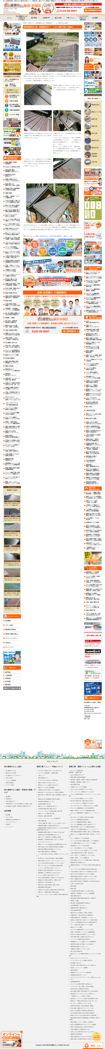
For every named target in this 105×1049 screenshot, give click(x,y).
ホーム (9, 18)
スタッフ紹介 (9, 625)
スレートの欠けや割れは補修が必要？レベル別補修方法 (85, 840)
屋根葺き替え (95, 105)
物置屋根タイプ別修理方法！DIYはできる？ (92, 572)
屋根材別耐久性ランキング (10, 374)
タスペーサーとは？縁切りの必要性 (11, 215)
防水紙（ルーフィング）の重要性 (79, 967)
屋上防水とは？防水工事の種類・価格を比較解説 (12, 238)
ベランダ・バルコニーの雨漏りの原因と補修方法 (12, 243)
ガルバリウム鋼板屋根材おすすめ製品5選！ (93, 298)
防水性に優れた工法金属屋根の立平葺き (11, 279)
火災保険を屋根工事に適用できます (47, 808)
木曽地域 (7, 678)
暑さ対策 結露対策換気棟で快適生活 (11, 321)
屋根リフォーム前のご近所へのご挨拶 (92, 501)
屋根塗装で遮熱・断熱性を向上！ (79, 908)
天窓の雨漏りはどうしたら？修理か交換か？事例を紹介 (85, 860)
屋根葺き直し (95, 140)
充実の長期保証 (10, 782)
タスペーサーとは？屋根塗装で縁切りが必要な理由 (84, 869)
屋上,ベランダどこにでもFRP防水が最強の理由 (12, 233)
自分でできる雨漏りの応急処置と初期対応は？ (93, 469)
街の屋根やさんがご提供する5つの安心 (21, 17)
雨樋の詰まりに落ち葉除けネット (46, 882)
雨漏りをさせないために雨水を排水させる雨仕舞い (84, 1015)
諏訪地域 (7, 684)
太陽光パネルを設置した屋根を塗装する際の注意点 (51, 889)
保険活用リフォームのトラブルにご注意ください (94, 543)
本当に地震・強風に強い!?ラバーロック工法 (82, 1008)
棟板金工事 (94, 147)
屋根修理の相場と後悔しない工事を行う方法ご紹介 (51, 832)
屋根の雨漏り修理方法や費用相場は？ (12, 436)
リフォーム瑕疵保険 (11, 780)
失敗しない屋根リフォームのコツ (92, 326)
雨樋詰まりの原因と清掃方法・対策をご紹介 (49, 880)
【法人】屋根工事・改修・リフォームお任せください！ (52, 823)
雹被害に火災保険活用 (76, 1034)
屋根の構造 (8, 193)
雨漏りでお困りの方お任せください (47, 782)
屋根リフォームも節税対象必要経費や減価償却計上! (94, 618)
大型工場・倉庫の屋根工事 (45, 816)
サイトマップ (9, 647)
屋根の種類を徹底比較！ (90, 351)
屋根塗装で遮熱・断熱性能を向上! (93, 465)
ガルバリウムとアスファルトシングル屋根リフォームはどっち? (13, 398)
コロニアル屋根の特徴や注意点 (91, 368)
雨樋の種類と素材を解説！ (45, 887)
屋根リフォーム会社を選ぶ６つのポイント (94, 414)
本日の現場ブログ (10, 801)
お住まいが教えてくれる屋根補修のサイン (93, 343)
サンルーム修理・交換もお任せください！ (93, 577)
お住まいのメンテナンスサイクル (79, 958)
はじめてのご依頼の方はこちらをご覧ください (50, 770)
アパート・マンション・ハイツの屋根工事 (49, 818)
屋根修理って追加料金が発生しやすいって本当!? (93, 535)
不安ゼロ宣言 (9, 777)
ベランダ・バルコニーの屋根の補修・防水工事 (50, 811)
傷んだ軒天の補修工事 (76, 951)
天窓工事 (94, 162)
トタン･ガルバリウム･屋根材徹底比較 (11, 404)
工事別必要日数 (90, 410)
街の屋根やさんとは (11, 770)
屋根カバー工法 (96, 112)
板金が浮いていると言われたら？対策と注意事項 (94, 531)
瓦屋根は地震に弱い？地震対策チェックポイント (94, 444)
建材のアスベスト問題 (11, 355)
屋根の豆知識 (9, 366)
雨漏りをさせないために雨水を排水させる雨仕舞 (12, 334)
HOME (25, 23)
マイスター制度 (10, 785)
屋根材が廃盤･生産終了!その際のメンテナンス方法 (84, 876)
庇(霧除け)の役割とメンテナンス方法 (11, 270)
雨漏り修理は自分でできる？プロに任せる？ (12, 180)
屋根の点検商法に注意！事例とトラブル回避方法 (93, 526)
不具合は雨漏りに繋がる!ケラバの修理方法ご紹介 (12, 201)
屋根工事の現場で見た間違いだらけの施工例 (92, 452)
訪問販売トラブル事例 (92, 522)
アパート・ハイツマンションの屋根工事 (92, 606)
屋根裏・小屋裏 (10, 317)
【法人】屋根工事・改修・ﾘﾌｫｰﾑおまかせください (94, 614)
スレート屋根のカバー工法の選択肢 (94, 360)
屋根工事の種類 (93, 98)
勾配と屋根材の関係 (11, 330)
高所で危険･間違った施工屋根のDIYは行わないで (12, 427)
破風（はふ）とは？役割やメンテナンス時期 (12, 482)
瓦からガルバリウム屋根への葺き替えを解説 (93, 281)
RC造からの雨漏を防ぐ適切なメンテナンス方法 (83, 934)
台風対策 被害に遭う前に (44, 804)
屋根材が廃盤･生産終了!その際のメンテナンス (12, 388)
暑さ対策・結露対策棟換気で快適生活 (80, 903)
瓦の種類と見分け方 (11, 342)
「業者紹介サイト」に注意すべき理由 (92, 548)
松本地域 (7, 681)
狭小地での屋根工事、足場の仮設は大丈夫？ (82, 801)
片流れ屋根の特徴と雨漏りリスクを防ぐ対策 (12, 304)
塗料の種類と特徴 (92, 635)
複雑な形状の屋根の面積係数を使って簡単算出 (12, 296)
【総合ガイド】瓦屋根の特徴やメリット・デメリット (84, 829)
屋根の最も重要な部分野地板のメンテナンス (11, 362)
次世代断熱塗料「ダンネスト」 (90, 461)
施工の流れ (58, 18)
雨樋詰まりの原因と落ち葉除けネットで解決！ (94, 594)
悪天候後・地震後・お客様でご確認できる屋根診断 (84, 779)
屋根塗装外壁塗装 (94, 155)
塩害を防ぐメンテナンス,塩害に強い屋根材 (12, 379)
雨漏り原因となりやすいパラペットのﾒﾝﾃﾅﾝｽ (12, 229)
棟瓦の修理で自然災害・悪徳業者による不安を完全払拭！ (85, 881)
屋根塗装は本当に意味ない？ (10, 175)
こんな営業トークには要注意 (92, 518)
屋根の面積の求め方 (11, 293)
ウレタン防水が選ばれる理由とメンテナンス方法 (12, 220)
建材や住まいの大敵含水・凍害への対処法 (11, 326)
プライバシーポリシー (11, 638)
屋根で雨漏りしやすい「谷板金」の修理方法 (11, 338)
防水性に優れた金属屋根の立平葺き (80, 988)
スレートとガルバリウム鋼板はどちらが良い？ (93, 272)
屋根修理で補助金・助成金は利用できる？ (92, 482)
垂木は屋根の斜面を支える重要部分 (47, 851)
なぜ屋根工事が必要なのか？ (93, 321)
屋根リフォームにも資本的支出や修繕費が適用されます (52, 844)
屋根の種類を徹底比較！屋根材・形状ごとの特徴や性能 (85, 831)
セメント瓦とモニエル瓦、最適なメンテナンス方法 (84, 850)
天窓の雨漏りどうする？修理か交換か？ (12, 454)
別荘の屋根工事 (90, 610)
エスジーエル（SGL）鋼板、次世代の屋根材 (82, 986)
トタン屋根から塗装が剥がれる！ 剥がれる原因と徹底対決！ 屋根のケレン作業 (52, 236)
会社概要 (95, 18)
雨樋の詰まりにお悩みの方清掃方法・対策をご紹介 (94, 589)
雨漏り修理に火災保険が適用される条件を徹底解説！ (84, 1039)
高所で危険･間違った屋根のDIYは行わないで (82, 936)
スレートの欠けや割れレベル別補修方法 (92, 364)
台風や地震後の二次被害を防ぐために (93, 435)
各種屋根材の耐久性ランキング (79, 975)
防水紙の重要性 (10, 358)
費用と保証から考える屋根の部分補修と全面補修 (50, 846)
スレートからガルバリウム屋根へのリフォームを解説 (94, 277)
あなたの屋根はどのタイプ (77, 775)
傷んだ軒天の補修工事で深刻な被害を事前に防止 (12, 210)
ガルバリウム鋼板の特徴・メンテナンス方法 (82, 929)
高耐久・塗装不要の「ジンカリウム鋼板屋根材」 (83, 932)
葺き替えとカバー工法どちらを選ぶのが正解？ (93, 347)
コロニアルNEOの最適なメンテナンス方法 (93, 398)
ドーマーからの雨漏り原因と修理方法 (11, 450)
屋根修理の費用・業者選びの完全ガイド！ (12, 170)
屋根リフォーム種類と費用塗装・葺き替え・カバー (94, 356)
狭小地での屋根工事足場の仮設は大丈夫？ (92, 403)
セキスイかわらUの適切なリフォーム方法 (81, 789)
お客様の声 (46, 18)
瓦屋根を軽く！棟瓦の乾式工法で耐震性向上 (82, 915)
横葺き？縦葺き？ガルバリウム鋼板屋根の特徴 (94, 302)
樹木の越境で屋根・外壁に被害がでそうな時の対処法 (94, 539)
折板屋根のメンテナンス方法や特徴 (80, 845)
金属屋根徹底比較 (75, 981)
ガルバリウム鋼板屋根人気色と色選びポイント (93, 294)
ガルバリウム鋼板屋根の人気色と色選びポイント (83, 824)
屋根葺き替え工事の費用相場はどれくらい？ (93, 334)
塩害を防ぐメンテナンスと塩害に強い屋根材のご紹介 (84, 998)
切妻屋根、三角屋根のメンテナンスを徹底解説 (12, 309)
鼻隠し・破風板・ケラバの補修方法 (12, 197)
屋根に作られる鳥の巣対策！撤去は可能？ (49, 885)
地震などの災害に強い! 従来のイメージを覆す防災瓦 (84, 920)
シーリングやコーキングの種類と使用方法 (12, 275)
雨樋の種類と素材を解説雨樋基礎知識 (12, 468)
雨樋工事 (94, 126)
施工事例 (34, 18)
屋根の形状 (8, 300)
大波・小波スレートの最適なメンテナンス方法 (12, 266)
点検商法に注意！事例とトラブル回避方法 (49, 790)
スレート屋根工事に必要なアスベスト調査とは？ (12, 473)
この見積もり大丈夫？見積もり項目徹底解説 (92, 510)
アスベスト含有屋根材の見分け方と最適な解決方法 (84, 922)
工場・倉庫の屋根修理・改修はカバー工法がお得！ (94, 581)
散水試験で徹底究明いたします (46, 801)
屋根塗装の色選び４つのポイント (91, 457)
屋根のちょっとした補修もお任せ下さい (48, 785)
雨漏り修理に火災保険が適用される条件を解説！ (93, 474)
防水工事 (94, 133)
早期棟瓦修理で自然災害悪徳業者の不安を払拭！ (12, 261)
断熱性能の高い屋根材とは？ (10, 459)
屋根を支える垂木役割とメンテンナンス (11, 431)
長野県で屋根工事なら (11, 634)
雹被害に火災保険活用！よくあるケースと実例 (93, 478)
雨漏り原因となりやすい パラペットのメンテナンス (51, 860)
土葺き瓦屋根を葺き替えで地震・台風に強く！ (12, 256)
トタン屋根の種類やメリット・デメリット (92, 373)
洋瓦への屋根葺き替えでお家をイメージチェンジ (12, 393)
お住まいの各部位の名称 (12, 167)
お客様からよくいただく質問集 (79, 787)
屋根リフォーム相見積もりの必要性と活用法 (49, 837)
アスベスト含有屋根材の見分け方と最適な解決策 (12, 351)
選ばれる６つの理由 (11, 773)
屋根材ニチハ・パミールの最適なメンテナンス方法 (94, 390)
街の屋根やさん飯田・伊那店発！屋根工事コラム (18, 806)
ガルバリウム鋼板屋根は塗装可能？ (93, 285)
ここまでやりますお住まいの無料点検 (82, 17)
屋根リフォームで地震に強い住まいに (48, 806)
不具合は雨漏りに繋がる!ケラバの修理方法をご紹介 (84, 871)
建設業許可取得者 (10, 629)
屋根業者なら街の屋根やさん (13, 819)
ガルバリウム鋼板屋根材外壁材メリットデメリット (94, 307)
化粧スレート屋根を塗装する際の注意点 (92, 385)
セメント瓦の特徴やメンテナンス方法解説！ (12, 247)
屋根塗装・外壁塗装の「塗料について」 (81, 782)
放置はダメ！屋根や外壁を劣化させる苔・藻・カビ (84, 1001)
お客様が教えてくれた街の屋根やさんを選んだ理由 (19, 803)
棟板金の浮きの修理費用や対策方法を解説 (12, 189)
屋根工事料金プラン (43, 777)
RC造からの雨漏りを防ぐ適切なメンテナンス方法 (12, 441)
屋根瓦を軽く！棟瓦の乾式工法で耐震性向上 (92, 440)
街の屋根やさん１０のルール (13, 775)
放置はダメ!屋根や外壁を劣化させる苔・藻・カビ (12, 383)
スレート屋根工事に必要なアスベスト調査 (81, 924)
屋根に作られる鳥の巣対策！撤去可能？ (93, 598)
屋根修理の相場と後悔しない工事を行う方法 (92, 330)
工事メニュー (70, 18)
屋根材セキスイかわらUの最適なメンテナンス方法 (93, 394)
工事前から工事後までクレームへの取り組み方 (93, 505)
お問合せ (8, 642)
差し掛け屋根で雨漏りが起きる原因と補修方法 (83, 1013)
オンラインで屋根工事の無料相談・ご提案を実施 (93, 493)
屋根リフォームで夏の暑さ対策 (46, 813)
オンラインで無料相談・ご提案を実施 (48, 773)
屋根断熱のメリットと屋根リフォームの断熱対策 (12, 464)
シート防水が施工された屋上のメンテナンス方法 (12, 224)
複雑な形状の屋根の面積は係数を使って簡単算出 (83, 898)
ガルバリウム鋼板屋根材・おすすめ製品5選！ (82, 808)
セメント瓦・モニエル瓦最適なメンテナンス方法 (12, 252)
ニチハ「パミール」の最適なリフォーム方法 (82, 791)
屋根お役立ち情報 (91, 418)
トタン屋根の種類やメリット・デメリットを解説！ (84, 843)
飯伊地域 (7, 672)
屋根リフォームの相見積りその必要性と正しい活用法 (94, 497)
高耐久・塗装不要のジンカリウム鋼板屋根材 (12, 422)
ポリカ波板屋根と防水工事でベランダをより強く (94, 585)
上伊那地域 (8, 675)
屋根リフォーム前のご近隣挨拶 (46, 787)
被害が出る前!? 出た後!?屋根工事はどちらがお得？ (94, 514)
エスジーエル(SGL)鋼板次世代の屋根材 (12, 413)
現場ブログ (31, 23)
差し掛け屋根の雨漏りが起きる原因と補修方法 (12, 313)
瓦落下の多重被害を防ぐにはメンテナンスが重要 (93, 427)
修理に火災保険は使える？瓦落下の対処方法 (94, 431)
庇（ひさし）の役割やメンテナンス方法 (12, 445)
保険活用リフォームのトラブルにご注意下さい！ (83, 993)
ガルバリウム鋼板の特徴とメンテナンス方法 (12, 418)
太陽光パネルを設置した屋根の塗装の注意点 (93, 381)
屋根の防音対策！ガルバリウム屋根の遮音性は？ (94, 311)
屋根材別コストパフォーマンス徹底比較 (12, 369)
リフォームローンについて (45, 842)
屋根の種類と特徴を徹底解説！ (11, 163)
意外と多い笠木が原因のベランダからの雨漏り (12, 206)
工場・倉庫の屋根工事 (92, 602)
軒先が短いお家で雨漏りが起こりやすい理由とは (12, 346)
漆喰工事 (94, 119)
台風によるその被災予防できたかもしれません (94, 422)
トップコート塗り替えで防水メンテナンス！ (12, 477)
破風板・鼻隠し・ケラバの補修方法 (80, 857)
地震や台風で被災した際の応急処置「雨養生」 (12, 284)
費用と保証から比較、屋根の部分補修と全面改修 (94, 338)
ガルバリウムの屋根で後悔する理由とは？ (11, 408)
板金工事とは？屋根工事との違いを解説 (12, 184)
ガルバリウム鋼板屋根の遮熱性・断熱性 (93, 290)
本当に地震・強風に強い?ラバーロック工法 (13, 289)
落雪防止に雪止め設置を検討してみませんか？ (50, 870)
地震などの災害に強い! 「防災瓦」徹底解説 (93, 448)
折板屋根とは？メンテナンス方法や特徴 (93, 377)
